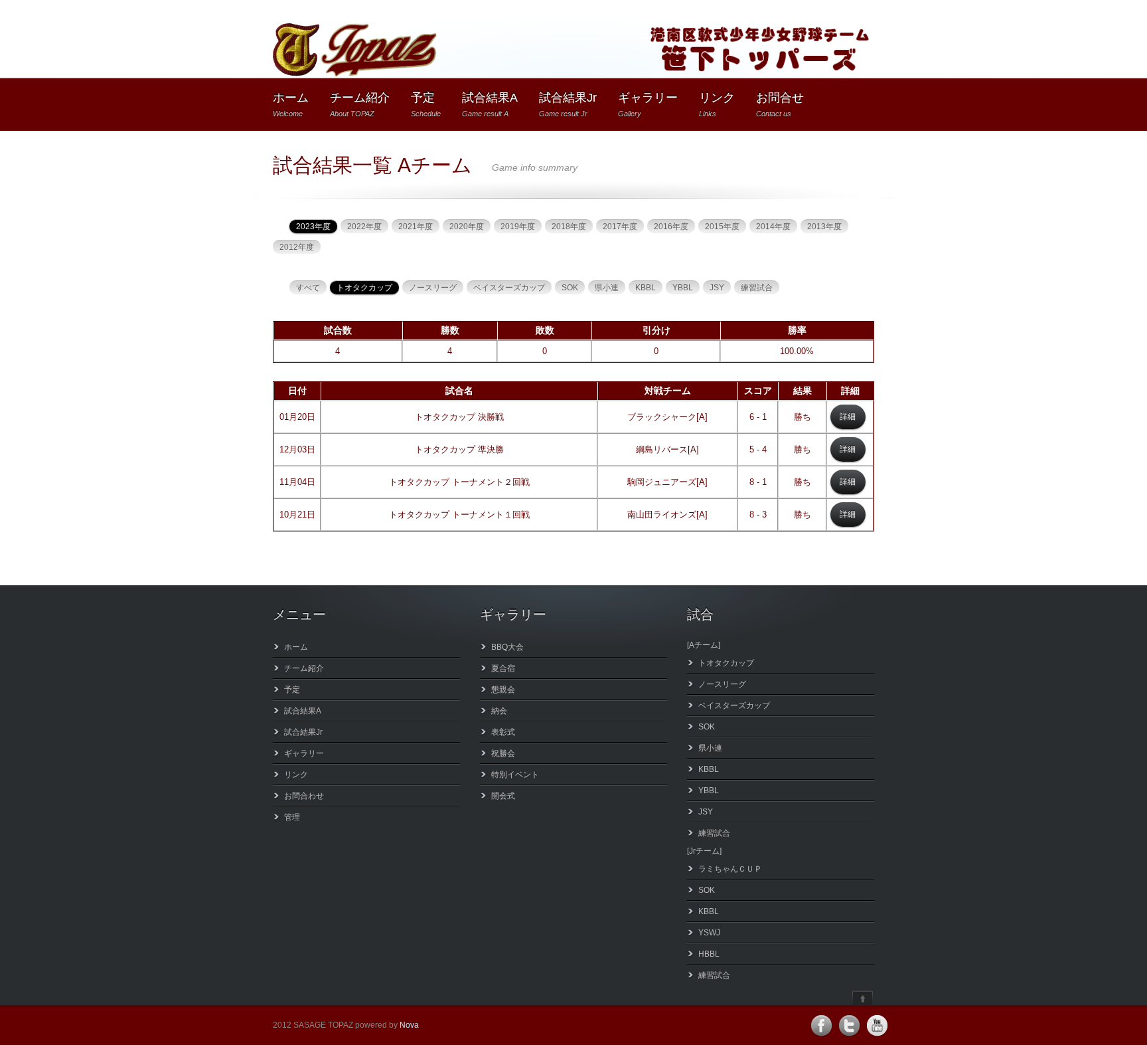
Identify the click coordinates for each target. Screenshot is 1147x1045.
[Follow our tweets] (849, 1025)
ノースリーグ (433, 287)
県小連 (607, 287)
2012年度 (296, 247)
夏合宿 (503, 668)
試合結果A (490, 105)
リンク (717, 105)
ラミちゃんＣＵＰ (730, 869)
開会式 (503, 796)
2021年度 (415, 226)
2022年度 (364, 226)
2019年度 (517, 226)
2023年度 (313, 226)
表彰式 (503, 732)
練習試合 (757, 287)
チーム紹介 (360, 105)
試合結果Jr (568, 105)
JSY (717, 287)
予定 (426, 105)
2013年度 (824, 226)
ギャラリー (648, 105)
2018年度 (569, 226)
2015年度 (722, 226)
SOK (570, 287)
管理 (292, 817)
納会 (499, 710)
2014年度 (773, 226)
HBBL (709, 954)
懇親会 (503, 689)
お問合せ (780, 105)
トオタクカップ (364, 287)
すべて (308, 287)
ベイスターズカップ (509, 287)
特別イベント (515, 774)
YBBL (682, 287)
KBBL (645, 287)
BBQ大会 (507, 647)
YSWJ (709, 932)
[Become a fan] (821, 1025)
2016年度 (671, 226)
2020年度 (466, 226)
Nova (409, 1025)
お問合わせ (304, 796)
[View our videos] (876, 1025)
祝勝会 (503, 753)
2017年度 (620, 226)
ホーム (291, 105)
